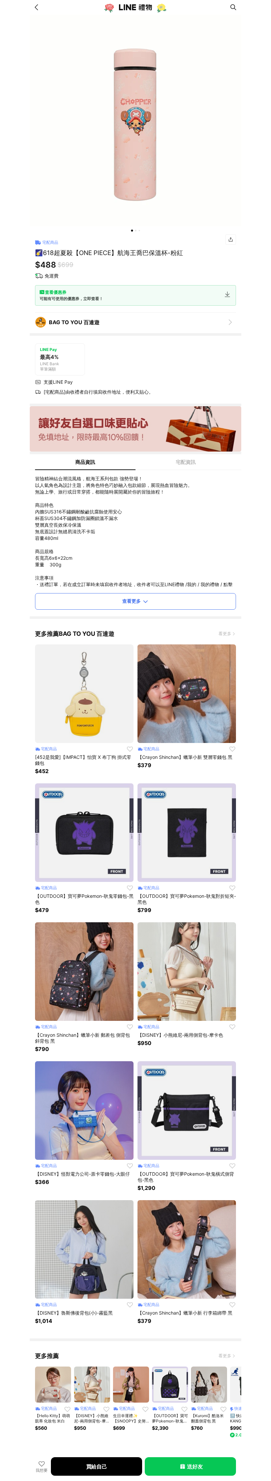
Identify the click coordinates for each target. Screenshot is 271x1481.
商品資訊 (85, 462)
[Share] (230, 239)
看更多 (224, 633)
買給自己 (96, 1466)
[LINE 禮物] (135, 7)
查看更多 (131, 601)
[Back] (37, 7)
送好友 (195, 1466)
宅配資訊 (186, 462)
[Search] (233, 7)
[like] (130, 749)
